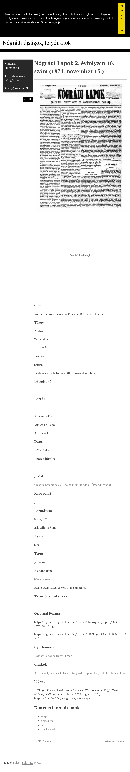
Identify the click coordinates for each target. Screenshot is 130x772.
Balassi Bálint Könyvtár (27, 762)
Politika (104, 673)
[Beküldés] (30, 99)
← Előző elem (42, 741)
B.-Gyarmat (41, 673)
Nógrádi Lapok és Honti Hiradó (53, 656)
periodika (92, 673)
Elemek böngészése (12, 66)
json (43, 725)
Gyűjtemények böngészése (15, 78)
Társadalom (117, 673)
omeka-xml (48, 729)
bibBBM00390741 (45, 579)
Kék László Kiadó (60, 673)
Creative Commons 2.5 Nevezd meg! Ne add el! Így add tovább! (72, 485)
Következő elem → (116, 741)
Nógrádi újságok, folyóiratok (37, 42)
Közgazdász (78, 673)
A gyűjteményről (17, 88)
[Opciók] (25, 99)
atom (44, 717)
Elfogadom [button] (122, 18)
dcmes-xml (48, 721)
